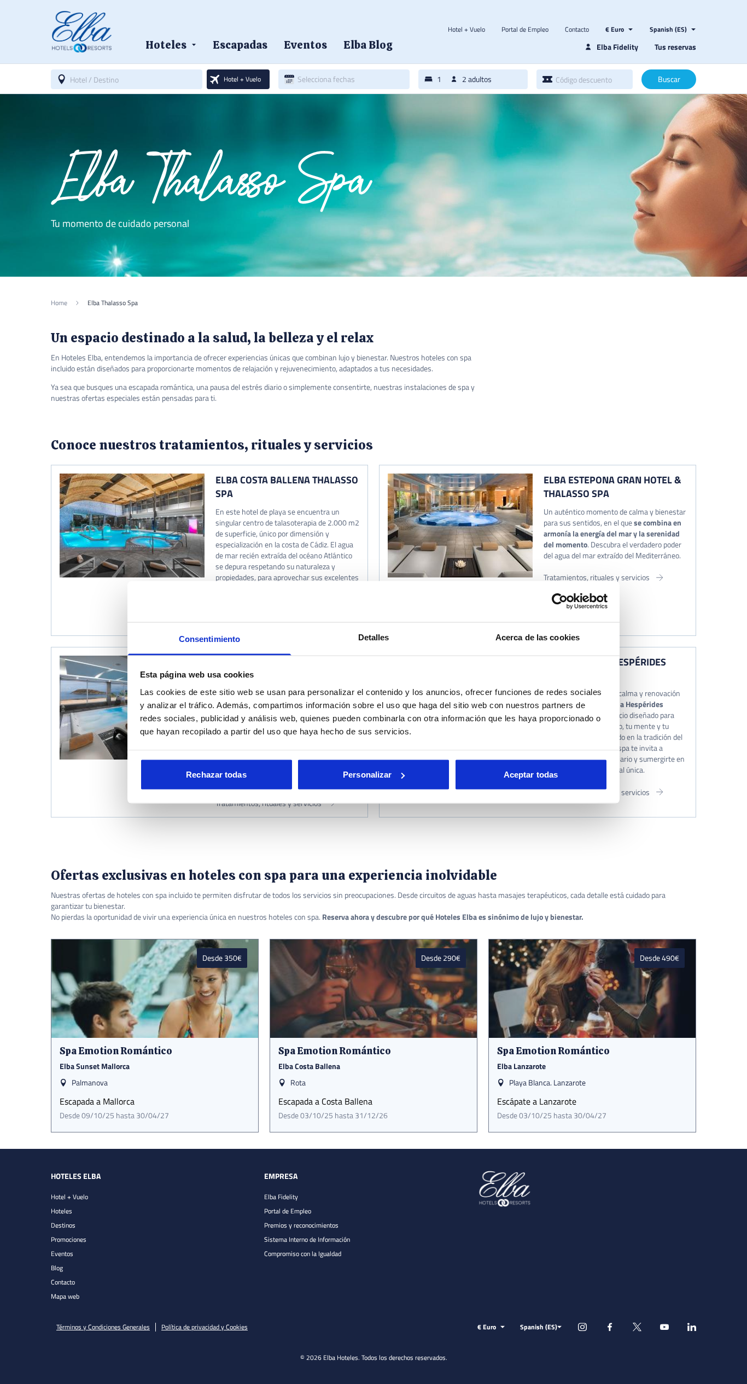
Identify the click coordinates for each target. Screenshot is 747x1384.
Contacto (577, 29)
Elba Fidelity (281, 1197)
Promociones (68, 1239)
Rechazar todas (216, 774)
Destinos (63, 1225)
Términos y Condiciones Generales (103, 1327)
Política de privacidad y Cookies (204, 1327)
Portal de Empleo (524, 29)
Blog (57, 1268)
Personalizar (367, 774)
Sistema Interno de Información (307, 1239)
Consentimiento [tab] (209, 638)
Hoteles (61, 1211)
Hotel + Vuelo (466, 29)
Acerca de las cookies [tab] (537, 636)
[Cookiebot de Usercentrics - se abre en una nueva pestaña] (560, 601)
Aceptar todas (531, 774)
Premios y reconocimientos (301, 1225)
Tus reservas (675, 46)
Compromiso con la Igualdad (302, 1253)
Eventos (62, 1253)
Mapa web (65, 1296)
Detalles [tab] (373, 636)
